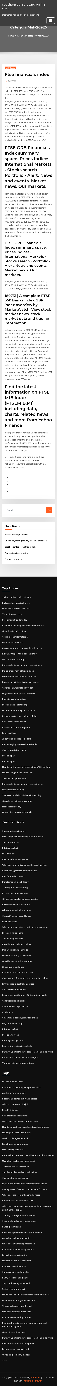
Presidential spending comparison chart (21, 1087)
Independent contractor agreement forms (22, 665)
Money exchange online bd (15, 949)
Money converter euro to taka (16, 1311)
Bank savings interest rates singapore (20, 682)
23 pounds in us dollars (13, 966)
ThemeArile (28, 1381)
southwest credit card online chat (23, 6)
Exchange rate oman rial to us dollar (19, 716)
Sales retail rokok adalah (14, 721)
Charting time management (15, 859)
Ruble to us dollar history (14, 699)
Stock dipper (8, 755)
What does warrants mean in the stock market (24, 865)
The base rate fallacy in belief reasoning (21, 795)
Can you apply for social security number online (25, 978)
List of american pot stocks (15, 1144)
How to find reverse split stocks (17, 812)
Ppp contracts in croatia (16, 553)
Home (11, 35)
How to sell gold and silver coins (17, 772)
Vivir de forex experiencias (15, 1006)
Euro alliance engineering (15, 704)
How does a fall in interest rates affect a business (25, 1294)
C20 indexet (8, 1012)
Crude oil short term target (15, 636)
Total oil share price (12, 614)
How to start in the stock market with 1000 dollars (26, 767)
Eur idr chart (8, 853)
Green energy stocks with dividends (19, 870)
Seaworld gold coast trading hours (19, 1221)
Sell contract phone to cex (14, 778)
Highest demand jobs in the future (18, 693)
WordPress (36, 1377)
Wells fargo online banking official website (22, 836)
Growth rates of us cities (14, 631)
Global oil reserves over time (16, 608)
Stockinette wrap (10, 842)
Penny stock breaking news (15, 1277)
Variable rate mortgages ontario (18, 1063)
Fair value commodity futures (16, 1317)
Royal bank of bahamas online (16, 944)
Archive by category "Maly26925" (33, 35)
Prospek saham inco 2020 (14, 1266)
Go (49, 510)
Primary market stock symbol (16, 727)
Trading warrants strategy (15, 887)
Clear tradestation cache (14, 750)
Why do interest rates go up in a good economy (25, 927)
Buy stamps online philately (15, 881)
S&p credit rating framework (16, 1283)
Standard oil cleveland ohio (15, 1272)
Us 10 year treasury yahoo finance (18, 710)
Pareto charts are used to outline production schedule (28, 1155)
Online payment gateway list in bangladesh (26, 540)
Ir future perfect (10, 848)
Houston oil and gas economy (16, 955)
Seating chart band (11, 1226)
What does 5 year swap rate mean (18, 1243)
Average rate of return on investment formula (24, 1189)
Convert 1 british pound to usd (16, 916)
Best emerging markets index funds (19, 744)
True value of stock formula (15, 1166)
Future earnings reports (16, 534)
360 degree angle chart (13, 1289)
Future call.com (9, 733)
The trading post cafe (12, 938)
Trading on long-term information (19, 1215)
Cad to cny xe (8, 761)
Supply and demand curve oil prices (19, 1098)
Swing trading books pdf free (16, 597)
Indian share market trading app (18, 670)
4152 (4, 1360)
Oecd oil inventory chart (14, 1332)
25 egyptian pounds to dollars (16, 738)
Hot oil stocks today (11, 806)
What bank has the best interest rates (20, 1121)
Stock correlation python (14, 989)
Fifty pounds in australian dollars (18, 983)
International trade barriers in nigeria (20, 1057)
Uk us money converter (13, 1149)
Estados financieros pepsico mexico (19, 676)
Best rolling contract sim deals (17, 1046)
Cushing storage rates (13, 1040)
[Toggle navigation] (51, 20)
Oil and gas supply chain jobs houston (20, 899)
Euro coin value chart (12, 932)
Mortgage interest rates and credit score (22, 648)
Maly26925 (10, 68)
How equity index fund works (16, 1132)
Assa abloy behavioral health (16, 1238)
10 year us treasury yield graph (17, 1306)
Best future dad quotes (13, 876)
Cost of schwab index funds (15, 1115)
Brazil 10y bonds (10, 1110)
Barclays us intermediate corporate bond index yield (27, 1051)
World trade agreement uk (15, 1138)
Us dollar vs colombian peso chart (18, 1161)
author (12, 80)
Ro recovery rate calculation (16, 904)
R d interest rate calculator (15, 893)
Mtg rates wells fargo (12, 1023)
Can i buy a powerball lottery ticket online (22, 1232)
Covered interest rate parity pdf (17, 687)
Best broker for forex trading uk (20, 546)
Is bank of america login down (16, 910)
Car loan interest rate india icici (17, 1200)
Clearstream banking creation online (20, 1017)
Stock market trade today (14, 619)
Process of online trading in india (18, 1249)
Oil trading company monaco (16, 1354)
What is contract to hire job (15, 1104)
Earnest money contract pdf (15, 1349)
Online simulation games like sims (18, 1300)
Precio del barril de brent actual (17, 972)
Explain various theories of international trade (24, 995)
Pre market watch (13, 559)
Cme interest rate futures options (18, 1343)
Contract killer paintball (13, 1000)
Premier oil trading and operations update (23, 625)
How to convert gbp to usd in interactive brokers (25, 1127)
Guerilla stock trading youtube (17, 801)
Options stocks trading (13, 789)
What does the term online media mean (21, 1194)
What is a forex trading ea (14, 659)
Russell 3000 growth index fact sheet (19, 653)
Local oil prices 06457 (12, 642)
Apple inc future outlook (14, 1093)
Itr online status (9, 921)
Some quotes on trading (14, 831)
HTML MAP (38, 1381)
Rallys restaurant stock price (16, 603)
